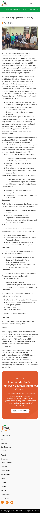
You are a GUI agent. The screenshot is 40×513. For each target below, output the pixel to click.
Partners (20, 9)
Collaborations (9, 9)
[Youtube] (11, 502)
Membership (15, 9)
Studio (34, 9)
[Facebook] (2, 502)
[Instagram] (7, 502)
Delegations (25, 9)
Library (37, 9)
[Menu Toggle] (31, 4)
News (30, 9)
